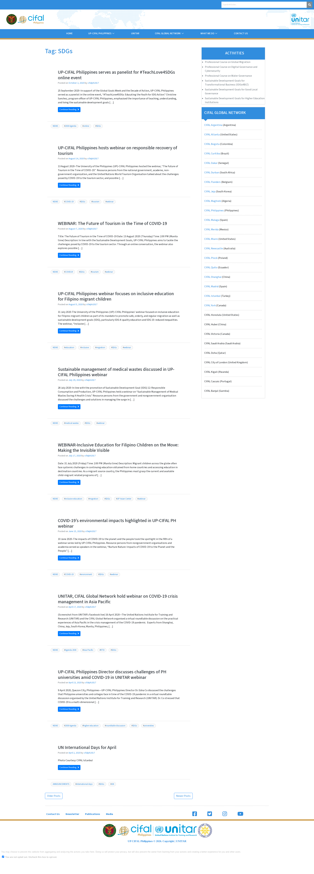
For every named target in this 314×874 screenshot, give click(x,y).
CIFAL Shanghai (212, 277)
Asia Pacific (88, 650)
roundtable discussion (115, 725)
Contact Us (53, 814)
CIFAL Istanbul (212, 296)
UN (112, 784)
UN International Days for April (87, 747)
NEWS (55, 126)
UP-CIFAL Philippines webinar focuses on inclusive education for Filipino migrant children (116, 296)
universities (149, 725)
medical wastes (71, 423)
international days (84, 784)
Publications (92, 814)
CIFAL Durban (211, 172)
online (86, 126)
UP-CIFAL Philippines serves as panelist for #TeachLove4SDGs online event (116, 75)
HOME (69, 33)
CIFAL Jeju (209, 191)
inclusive (85, 347)
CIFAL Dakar (211, 163)
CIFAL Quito (211, 267)
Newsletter (72, 814)
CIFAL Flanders (212, 182)
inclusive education (73, 498)
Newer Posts (183, 796)
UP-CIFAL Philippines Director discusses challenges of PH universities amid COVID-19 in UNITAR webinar (112, 675)
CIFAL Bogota (211, 144)
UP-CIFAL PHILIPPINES (99, 33)
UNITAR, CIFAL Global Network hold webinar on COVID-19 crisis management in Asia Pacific (118, 599)
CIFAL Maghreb (212, 201)
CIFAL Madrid (211, 286)
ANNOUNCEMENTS (61, 784)
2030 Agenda (70, 126)
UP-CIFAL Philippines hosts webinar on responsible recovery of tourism (117, 151)
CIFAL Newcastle (213, 248)
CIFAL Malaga (211, 220)
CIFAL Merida (211, 229)
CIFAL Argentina (213, 125)
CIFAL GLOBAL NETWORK (168, 33)
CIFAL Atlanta (212, 134)
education (69, 347)
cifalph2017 (93, 83)
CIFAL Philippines (214, 210)
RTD (103, 650)
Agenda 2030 (70, 650)
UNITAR (135, 33)
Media (109, 814)
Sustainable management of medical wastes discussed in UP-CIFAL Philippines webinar (116, 372)
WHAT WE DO (207, 33)
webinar (109, 201)
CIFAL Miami (211, 239)
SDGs (98, 126)
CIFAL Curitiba (212, 153)
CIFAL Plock (210, 258)
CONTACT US (241, 33)
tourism (95, 201)
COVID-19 (69, 201)
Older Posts (53, 796)
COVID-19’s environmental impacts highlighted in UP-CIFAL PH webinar (117, 523)
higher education (90, 725)
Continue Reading (68, 109)
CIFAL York (210, 305)
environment (86, 574)
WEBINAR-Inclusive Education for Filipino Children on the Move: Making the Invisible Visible (118, 448)
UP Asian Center (124, 498)
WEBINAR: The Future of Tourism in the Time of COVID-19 (112, 223)
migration (100, 347)
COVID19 (69, 271)
